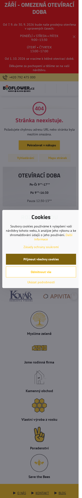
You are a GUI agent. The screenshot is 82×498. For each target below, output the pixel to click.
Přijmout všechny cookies (41, 259)
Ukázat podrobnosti (41, 282)
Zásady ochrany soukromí (41, 247)
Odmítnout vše (41, 272)
